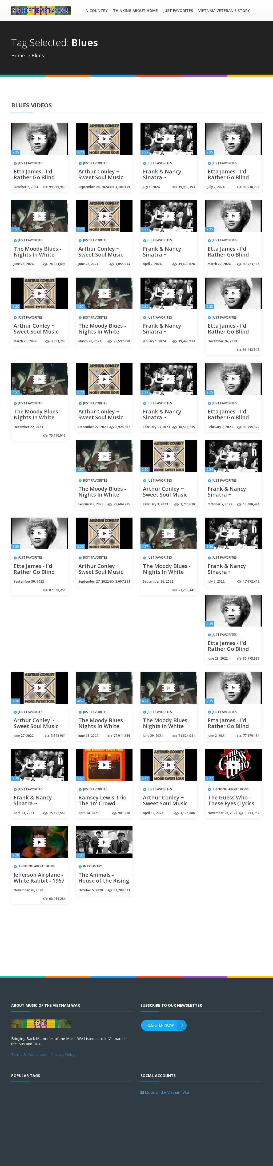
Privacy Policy (63, 1054)
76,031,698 (57, 264)
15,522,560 (57, 813)
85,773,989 (251, 658)
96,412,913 (251, 349)
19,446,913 (186, 341)
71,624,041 (186, 735)
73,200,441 (186, 590)
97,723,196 (251, 264)
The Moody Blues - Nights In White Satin (37, 255)
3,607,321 (122, 581)
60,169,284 (57, 898)
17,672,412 (251, 581)
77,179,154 (251, 735)
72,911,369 (122, 735)
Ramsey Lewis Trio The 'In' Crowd (102, 801)
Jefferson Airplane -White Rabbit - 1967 (39, 878)
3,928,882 (122, 427)
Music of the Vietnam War (167, 1092)
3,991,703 (58, 341)
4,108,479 (122, 187)
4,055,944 (122, 264)
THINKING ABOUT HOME (135, 10)
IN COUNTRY (96, 10)
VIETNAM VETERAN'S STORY (224, 10)
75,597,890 (122, 341)
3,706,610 (187, 504)
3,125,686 (187, 813)
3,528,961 (58, 735)
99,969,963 (57, 187)
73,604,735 (122, 504)
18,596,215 (186, 427)
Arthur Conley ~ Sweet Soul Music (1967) (100, 178)
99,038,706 (251, 187)
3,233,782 (252, 813)
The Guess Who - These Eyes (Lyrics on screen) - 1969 (231, 804)
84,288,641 (122, 890)
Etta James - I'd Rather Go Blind (34, 175)
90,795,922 (251, 427)
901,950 (124, 813)
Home (18, 55)
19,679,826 (186, 264)
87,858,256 (57, 590)
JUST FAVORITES (178, 10)
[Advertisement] (137, 947)
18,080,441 (251, 504)
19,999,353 (186, 187)
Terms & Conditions (28, 1054)
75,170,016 (57, 435)
